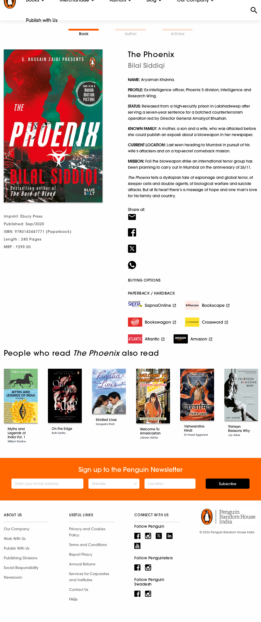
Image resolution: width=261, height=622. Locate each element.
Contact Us (78, 589)
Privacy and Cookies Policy (87, 532)
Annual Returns (82, 564)
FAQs (73, 599)
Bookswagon (158, 322)
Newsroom (13, 577)
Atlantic (152, 338)
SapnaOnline (158, 305)
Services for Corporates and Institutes (89, 577)
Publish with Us (42, 20)
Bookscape (213, 305)
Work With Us (14, 538)
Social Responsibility (21, 567)
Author (131, 33)
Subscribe (227, 484)
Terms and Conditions (88, 544)
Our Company (16, 529)
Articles (177, 33)
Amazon (198, 338)
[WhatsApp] (192, 261)
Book (83, 33)
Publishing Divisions (20, 558)
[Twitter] (192, 245)
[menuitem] (42, 20)
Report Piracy (80, 554)
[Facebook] (192, 229)
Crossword (212, 322)
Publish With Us (16, 548)
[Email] (192, 213)
